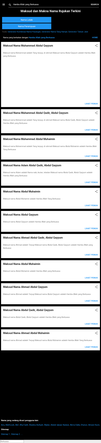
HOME (95, 37)
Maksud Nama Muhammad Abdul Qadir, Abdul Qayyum (35, 112)
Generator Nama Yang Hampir (54, 32)
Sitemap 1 (5, 434)
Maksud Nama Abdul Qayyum (20, 214)
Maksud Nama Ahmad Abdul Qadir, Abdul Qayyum (33, 237)
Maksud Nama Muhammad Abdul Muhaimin (29, 139)
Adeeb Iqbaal (56, 425)
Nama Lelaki (27, 20)
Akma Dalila (75, 425)
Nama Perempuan (27, 26)
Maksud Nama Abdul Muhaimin (21, 191)
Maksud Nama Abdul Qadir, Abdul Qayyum (28, 310)
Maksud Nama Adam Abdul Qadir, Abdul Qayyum (32, 165)
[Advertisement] (50, 80)
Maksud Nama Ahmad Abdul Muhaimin (26, 333)
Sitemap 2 (15, 434)
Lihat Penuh (91, 104)
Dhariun (84, 425)
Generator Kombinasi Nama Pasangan (24, 32)
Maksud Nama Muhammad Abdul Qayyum (28, 45)
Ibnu (3, 425)
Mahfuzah (10, 425)
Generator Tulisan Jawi (78, 32)
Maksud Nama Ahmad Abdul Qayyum (25, 287)
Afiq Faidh (24, 425)
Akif (17, 425)
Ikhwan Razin (94, 425)
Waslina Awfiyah (36, 425)
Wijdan (47, 425)
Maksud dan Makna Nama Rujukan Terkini (51, 11)
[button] (96, 46)
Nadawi (66, 425)
